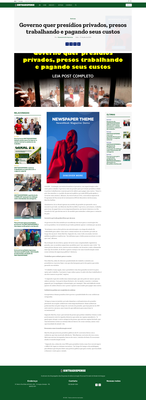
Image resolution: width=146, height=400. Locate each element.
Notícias (73, 18)
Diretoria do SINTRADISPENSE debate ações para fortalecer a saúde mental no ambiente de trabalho (25, 141)
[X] (71, 44)
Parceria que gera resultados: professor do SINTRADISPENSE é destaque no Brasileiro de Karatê (26, 224)
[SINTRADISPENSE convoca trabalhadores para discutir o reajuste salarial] (27, 155)
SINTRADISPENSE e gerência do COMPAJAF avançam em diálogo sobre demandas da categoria (26, 197)
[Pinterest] (75, 44)
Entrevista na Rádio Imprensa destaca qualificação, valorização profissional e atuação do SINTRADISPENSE (26, 252)
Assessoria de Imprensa (65, 37)
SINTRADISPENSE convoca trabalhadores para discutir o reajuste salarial (25, 169)
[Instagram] (131, 1)
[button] (75, 5)
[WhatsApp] (79, 44)
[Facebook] (129, 1)
